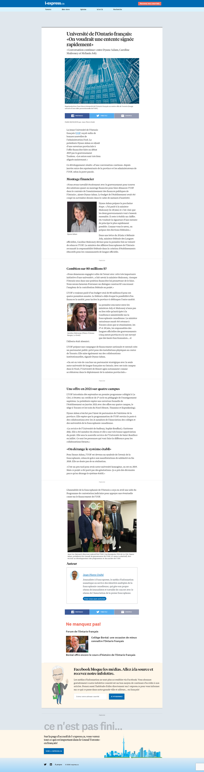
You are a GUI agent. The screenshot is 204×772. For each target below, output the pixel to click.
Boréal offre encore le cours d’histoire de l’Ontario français (100, 655)
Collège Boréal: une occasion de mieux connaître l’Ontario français (114, 639)
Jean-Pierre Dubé (93, 574)
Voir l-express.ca (54, 751)
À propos (58, 764)
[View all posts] (94, 598)
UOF (78, 133)
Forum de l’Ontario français (82, 631)
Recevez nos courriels (149, 3)
